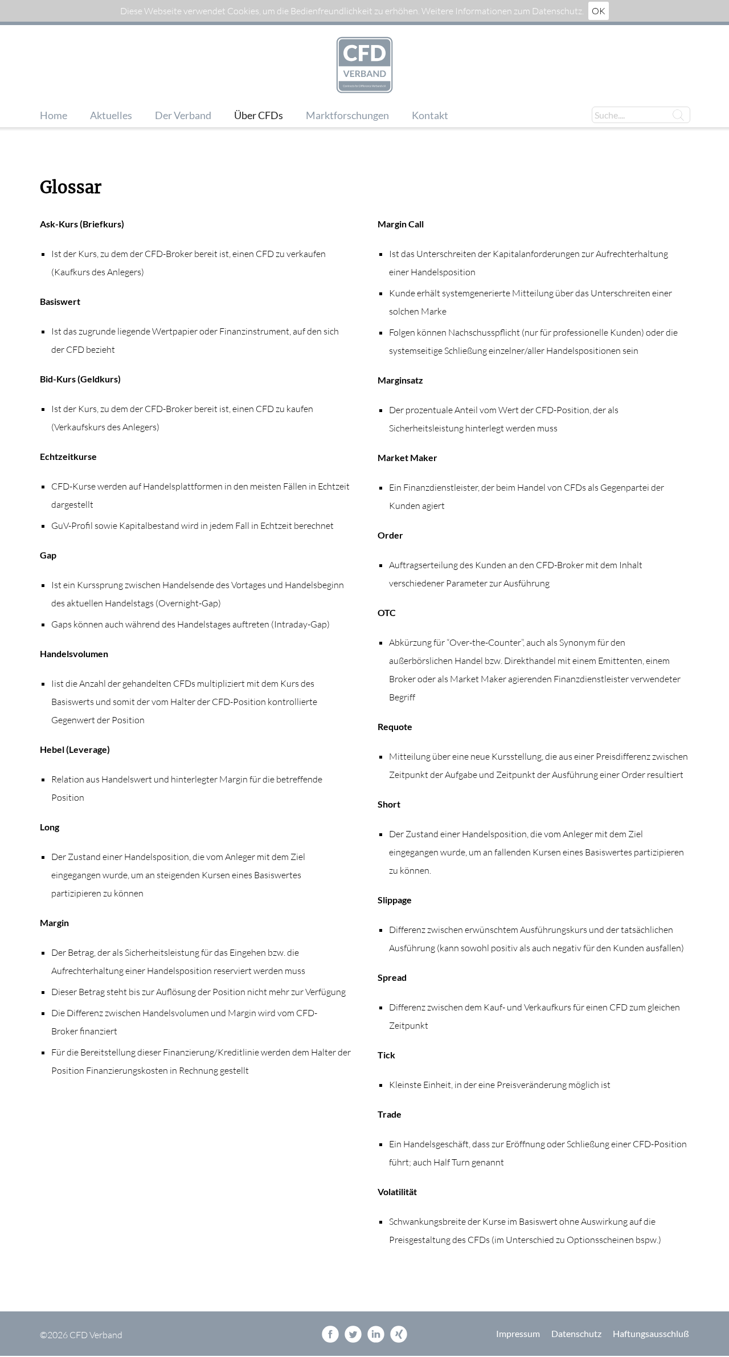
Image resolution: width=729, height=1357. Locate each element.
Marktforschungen (347, 115)
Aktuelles (111, 115)
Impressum (518, 1333)
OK (598, 11)
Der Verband (183, 115)
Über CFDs (258, 115)
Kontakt (430, 115)
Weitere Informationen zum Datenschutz (501, 11)
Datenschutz (576, 1333)
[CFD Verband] (364, 65)
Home (53, 115)
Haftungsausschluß (651, 1333)
